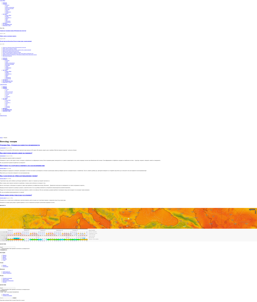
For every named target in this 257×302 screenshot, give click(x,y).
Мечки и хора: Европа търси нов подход (11, 51)
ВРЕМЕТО (5, 23)
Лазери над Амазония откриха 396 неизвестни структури (13, 30)
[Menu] (0, 113)
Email (1, 247)
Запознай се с (8, 17)
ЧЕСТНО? (5, 14)
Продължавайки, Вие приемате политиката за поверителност (15, 248)
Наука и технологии (9, 7)
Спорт (6, 10)
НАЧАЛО (5, 2)
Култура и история (9, 8)
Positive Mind (8, 15)
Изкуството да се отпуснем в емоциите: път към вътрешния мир (22, 165)
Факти (6, 18)
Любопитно (7, 21)
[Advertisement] (128, 127)
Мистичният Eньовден (7, 55)
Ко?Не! (6, 16)
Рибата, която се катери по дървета (8, 36)
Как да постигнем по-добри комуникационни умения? (19, 176)
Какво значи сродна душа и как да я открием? (16, 195)
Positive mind (3, 168)
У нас (6, 6)
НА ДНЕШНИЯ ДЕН (7, 24)
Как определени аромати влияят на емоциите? (16, 153)
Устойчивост (8, 11)
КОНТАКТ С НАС (7, 25)
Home (1, 137)
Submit (14, 297)
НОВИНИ (5, 3)
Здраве (6, 13)
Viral (6, 19)
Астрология (8, 22)
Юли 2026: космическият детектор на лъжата (12, 52)
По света (7, 5)
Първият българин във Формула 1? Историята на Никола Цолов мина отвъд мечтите (20, 54)
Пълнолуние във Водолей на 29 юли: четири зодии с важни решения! (16, 41)
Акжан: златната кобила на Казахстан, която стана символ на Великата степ (18, 53)
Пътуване (7, 9)
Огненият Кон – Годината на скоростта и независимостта (20, 145)
